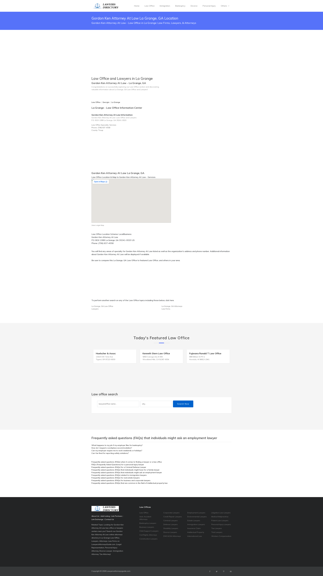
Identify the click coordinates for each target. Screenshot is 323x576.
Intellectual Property (195, 532)
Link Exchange (97, 519)
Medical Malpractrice (219, 516)
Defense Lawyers (170, 524)
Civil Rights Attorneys (148, 535)
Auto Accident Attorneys (145, 517)
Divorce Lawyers (170, 532)
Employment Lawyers (196, 513)
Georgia (106, 102)
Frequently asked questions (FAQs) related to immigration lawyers (119, 475)
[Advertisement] (161, 47)
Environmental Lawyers (197, 516)
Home (136, 6)
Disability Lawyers (170, 528)
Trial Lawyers (216, 532)
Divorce (194, 6)
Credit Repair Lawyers (172, 516)
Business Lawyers (146, 527)
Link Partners (116, 516)
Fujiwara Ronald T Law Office (159, 353)
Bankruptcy (180, 6)
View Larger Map (97, 225)
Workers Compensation (221, 536)
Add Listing (105, 516)
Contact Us (109, 519)
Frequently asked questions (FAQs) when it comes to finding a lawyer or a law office (126, 462)
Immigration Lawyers (196, 524)
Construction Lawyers (148, 539)
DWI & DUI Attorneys (172, 536)
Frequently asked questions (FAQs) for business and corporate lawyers (120, 480)
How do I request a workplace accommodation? (111, 448)
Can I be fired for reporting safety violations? (110, 453)
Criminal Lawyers (170, 520)
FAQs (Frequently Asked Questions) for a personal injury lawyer (117, 464)
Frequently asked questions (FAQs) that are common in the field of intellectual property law (129, 483)
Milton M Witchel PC (200, 353)
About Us (95, 516)
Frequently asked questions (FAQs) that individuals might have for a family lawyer (125, 470)
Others (224, 6)
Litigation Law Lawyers (221, 513)
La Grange (115, 102)
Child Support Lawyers (148, 531)
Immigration (165, 6)
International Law (194, 536)
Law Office (149, 6)
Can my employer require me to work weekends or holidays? (116, 450)
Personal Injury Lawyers (221, 524)
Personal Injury (209, 6)
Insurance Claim (194, 528)
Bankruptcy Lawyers (147, 523)
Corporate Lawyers (171, 513)
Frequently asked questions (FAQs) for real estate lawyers (115, 478)
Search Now (183, 404)
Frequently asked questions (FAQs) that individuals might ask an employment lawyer (126, 472)
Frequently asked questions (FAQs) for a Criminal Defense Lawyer (118, 467)
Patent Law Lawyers (219, 520)
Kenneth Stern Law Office (109, 353)
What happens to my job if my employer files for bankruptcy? (116, 445)
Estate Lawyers (193, 520)
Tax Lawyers (216, 528)
